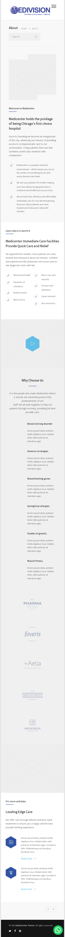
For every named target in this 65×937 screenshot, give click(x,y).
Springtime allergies (38, 506)
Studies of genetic (37, 533)
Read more (26, 858)
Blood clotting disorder (40, 423)
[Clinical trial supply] (11, 842)
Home (24, 28)
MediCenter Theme (25, 925)
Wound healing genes (38, 478)
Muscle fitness (35, 560)
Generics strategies (37, 451)
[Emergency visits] (11, 873)
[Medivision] (30, 10)
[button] (58, 930)
